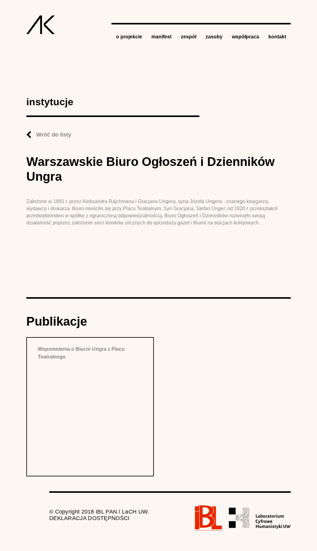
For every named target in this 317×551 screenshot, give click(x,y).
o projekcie (129, 36)
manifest (161, 36)
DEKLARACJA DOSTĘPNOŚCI (89, 518)
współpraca (245, 36)
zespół (188, 36)
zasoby (214, 36)
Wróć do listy (53, 135)
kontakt (277, 36)
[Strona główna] (40, 24)
